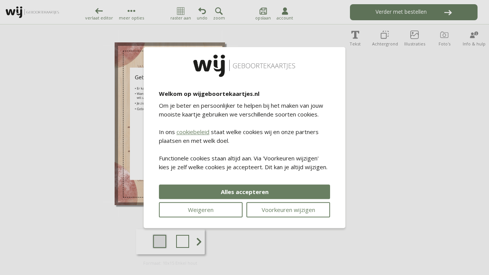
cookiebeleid (192, 132)
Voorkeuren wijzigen (288, 210)
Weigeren (201, 210)
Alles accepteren (245, 192)
